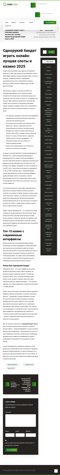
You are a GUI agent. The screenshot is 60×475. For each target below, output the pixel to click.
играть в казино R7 (48, 161)
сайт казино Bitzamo (48, 249)
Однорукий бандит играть (30, 324)
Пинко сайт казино (48, 136)
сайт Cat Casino (48, 239)
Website (28, 431)
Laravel (48, 87)
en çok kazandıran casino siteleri (49, 82)
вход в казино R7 (48, 157)
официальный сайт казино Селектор (48, 234)
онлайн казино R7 (49, 199)
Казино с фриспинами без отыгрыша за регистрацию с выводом (48, 112)
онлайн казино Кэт (48, 209)
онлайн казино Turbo (48, 204)
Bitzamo (48, 70)
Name (7, 431)
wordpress (48, 105)
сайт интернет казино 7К (48, 244)
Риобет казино (48, 139)
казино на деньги (48, 192)
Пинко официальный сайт (48, 130)
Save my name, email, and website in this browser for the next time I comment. (19, 444)
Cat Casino (48, 77)
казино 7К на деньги (48, 176)
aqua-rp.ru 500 (11, 368)
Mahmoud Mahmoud (12, 364)
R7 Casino (48, 90)
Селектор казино (48, 150)
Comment (8, 412)
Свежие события (48, 143)
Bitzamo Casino (48, 74)
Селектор (48, 147)
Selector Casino (48, 101)
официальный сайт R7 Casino (48, 215)
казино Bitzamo (48, 181)
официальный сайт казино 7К (48, 220)
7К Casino (48, 67)
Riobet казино (49, 97)
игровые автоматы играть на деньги (48, 165)
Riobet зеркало (48, 94)
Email (17, 431)
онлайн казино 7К (49, 195)
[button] (48, 27)
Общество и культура (48, 120)
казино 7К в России (48, 171)
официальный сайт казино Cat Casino (48, 227)
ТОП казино (48, 154)
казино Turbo (48, 185)
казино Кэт (48, 188)
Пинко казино (49, 125)
